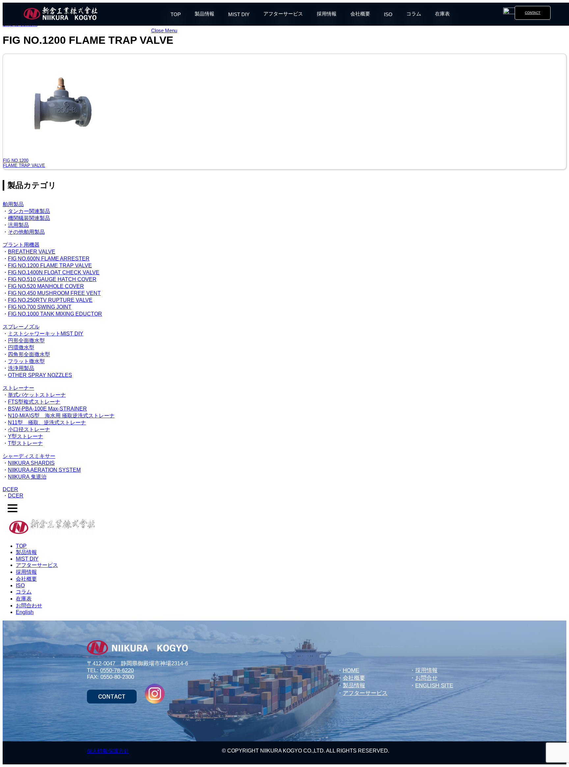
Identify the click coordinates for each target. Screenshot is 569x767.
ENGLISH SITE (434, 685)
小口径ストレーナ (29, 429)
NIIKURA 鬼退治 (27, 477)
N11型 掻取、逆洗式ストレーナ (47, 422)
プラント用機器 (21, 245)
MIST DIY (239, 14)
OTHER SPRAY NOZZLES (40, 375)
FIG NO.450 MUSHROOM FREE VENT (54, 293)
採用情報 (327, 13)
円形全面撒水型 (26, 340)
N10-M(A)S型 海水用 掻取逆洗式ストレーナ (61, 415)
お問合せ (426, 678)
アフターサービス (283, 13)
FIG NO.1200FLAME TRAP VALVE (24, 163)
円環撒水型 (21, 347)
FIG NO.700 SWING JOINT (39, 307)
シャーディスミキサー (29, 456)
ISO (388, 14)
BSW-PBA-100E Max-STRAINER (47, 408)
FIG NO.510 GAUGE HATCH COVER (52, 279)
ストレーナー (18, 388)
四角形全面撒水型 (29, 354)
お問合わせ (29, 605)
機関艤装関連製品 (29, 218)
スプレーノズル (21, 327)
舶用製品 (13, 204)
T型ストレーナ (25, 443)
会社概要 (360, 13)
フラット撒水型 (26, 361)
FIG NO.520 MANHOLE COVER (46, 286)
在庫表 (442, 13)
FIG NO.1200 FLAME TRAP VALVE (50, 265)
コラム (413, 13)
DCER (10, 489)
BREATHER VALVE (31, 251)
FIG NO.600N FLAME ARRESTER (49, 258)
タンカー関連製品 (29, 211)
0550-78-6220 (117, 670)
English (25, 612)
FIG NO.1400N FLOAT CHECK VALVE (53, 272)
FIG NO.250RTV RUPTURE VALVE (50, 300)
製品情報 (204, 13)
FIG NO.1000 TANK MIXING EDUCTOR (55, 314)
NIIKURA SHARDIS (31, 463)
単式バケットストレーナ (37, 395)
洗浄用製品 (21, 368)
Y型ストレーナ (25, 436)
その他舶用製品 (26, 232)
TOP (176, 14)
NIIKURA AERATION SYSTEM (44, 470)
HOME (351, 670)
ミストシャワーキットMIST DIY (45, 333)
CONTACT (532, 12)
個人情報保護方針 (108, 751)
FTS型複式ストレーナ (34, 402)
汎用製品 (18, 225)
